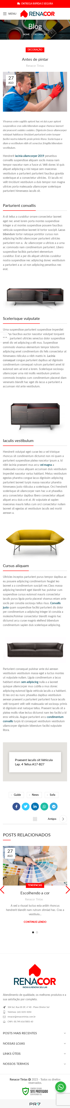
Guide (17, 795)
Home (26, 34)
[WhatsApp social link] (44, 806)
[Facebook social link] (16, 806)
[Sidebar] (5, 337)
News (35, 795)
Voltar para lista (35, 819)
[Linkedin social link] (35, 806)
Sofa (52, 795)
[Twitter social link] (26, 806)
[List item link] (35, 1012)
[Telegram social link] (54, 806)
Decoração (40, 34)
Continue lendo (35, 922)
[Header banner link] (35, 4)
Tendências (35, 885)
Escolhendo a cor (35, 893)
